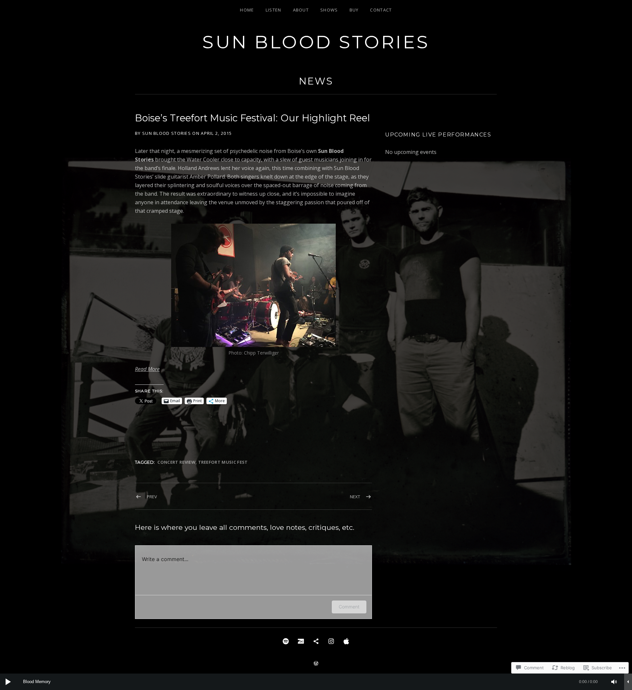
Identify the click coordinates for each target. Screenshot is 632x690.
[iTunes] (346, 641)
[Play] (8, 682)
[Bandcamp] (300, 641)
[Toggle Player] (628, 682)
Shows (329, 10)
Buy (354, 10)
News (316, 81)
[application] (316, 682)
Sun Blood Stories (316, 42)
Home (247, 10)
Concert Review (176, 462)
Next (355, 497)
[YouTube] (316, 641)
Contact (381, 10)
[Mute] (614, 682)
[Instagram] (331, 641)
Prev (152, 497)
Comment (349, 606)
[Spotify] (285, 641)
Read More (147, 369)
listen (273, 10)
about (301, 10)
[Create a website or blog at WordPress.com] (316, 664)
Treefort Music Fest (223, 462)
